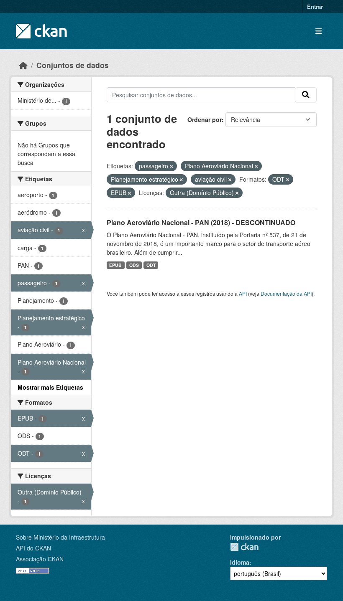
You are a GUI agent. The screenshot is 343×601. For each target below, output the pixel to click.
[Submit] (306, 94)
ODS (134, 265)
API (243, 293)
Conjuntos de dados (72, 65)
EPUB (115, 265)
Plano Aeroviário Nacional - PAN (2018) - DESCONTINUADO (201, 222)
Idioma (239, 562)
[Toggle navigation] (318, 31)
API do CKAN (33, 548)
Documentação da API (286, 293)
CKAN (244, 547)
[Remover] (171, 166)
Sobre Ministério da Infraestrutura (60, 537)
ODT (151, 265)
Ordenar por (204, 119)
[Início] (23, 65)
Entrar (315, 6)
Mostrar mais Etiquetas (50, 387)
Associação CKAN (40, 559)
